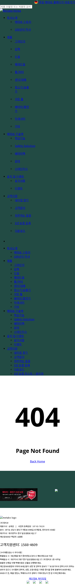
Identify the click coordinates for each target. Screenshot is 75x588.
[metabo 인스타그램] (28, 582)
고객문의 (19, 357)
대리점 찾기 (21, 353)
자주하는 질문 (22, 361)
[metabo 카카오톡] (40, 582)
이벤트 (18, 344)
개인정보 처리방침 (37, 578)
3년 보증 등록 (22, 365)
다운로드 (19, 369)
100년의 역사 (22, 256)
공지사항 (19, 340)
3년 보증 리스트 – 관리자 (28, 373)
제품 (9, 261)
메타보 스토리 (22, 252)
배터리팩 (19, 323)
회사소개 (12, 248)
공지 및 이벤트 (15, 336)
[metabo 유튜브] (34, 582)
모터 (16, 327)
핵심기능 (19, 315)
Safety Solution (24, 319)
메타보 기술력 (15, 311)
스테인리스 (20, 332)
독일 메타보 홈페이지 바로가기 (56, 2)
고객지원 (12, 348)
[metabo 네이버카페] (47, 582)
